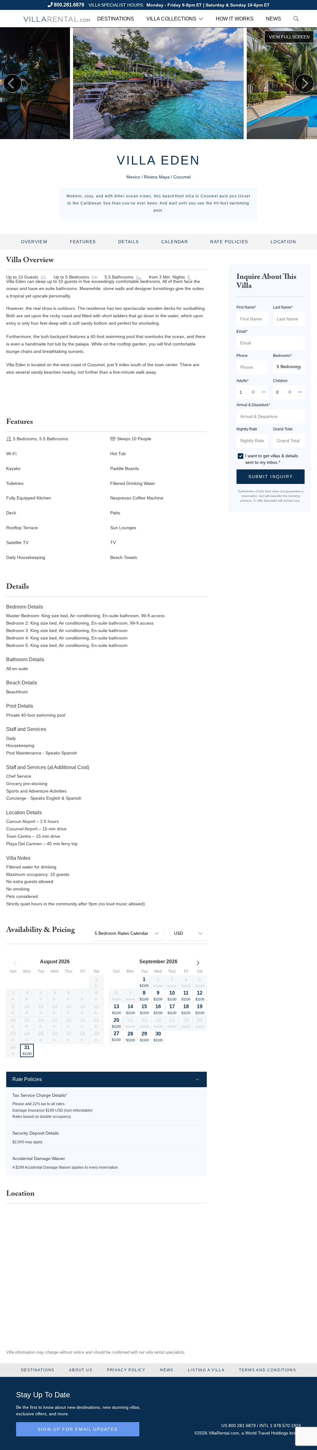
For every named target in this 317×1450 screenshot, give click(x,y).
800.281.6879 (69, 4)
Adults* (243, 381)
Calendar (174, 241)
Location (283, 241)
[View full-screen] (289, 37)
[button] (271, 476)
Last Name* (283, 307)
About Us (80, 1370)
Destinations (115, 18)
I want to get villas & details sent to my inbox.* (271, 459)
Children (280, 381)
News (273, 18)
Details (128, 241)
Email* (242, 331)
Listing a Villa (206, 1370)
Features (83, 241)
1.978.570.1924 (285, 1425)
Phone (242, 356)
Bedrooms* (282, 356)
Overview (34, 241)
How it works (235, 18)
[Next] (304, 83)
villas (134, 1407)
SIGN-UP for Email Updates (78, 1429)
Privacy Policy (126, 1370)
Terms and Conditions (267, 1370)
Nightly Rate (247, 429)
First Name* (246, 307)
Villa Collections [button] (171, 18)
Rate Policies (229, 241)
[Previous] (12, 83)
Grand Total (283, 429)
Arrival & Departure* (253, 405)
